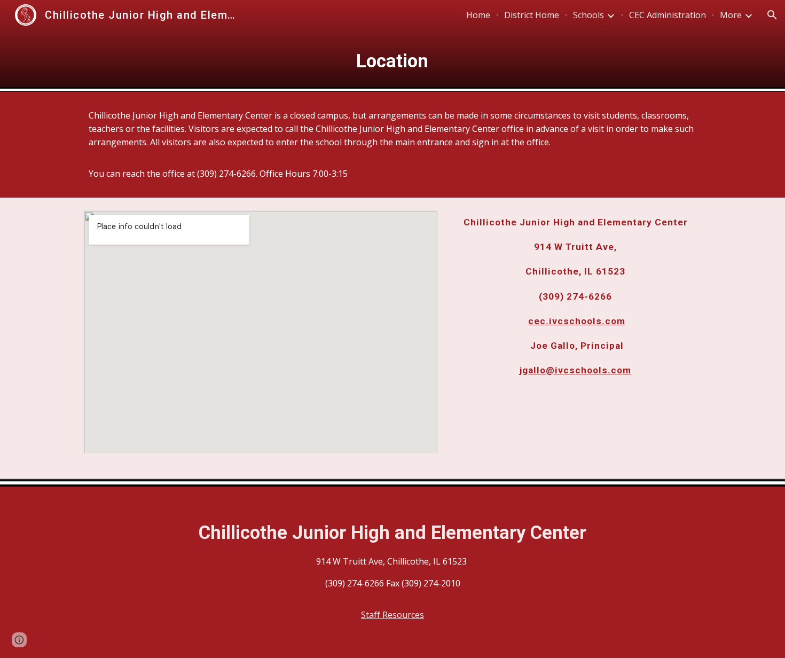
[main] (392, 61)
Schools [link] (588, 15)
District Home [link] (531, 15)
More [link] (731, 15)
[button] (772, 15)
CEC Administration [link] (667, 15)
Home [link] (478, 15)
